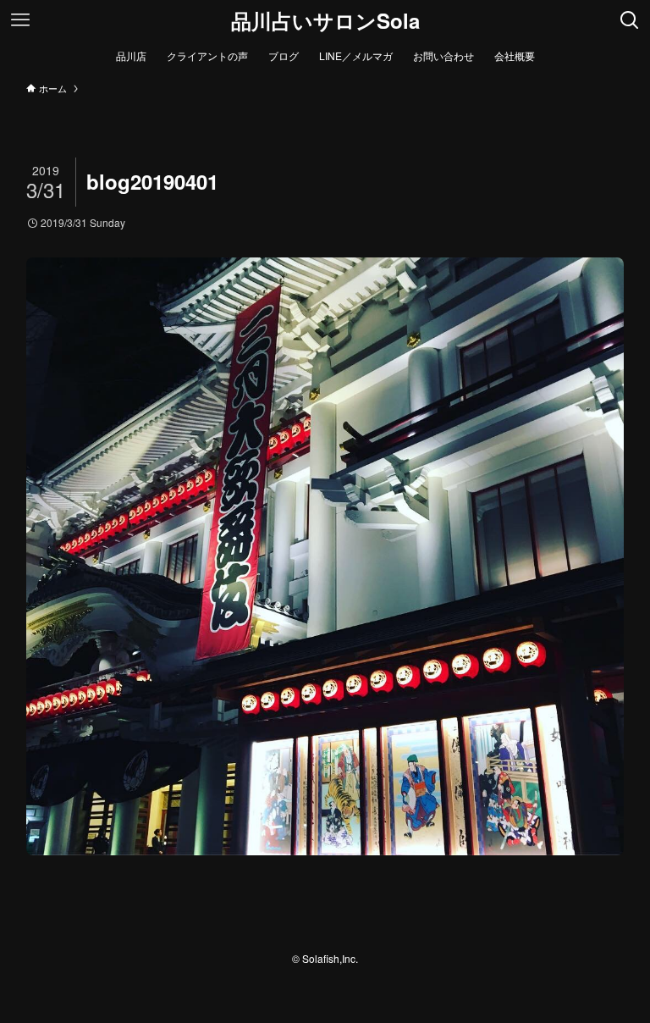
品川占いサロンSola (325, 20)
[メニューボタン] (20, 20)
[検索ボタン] (629, 20)
